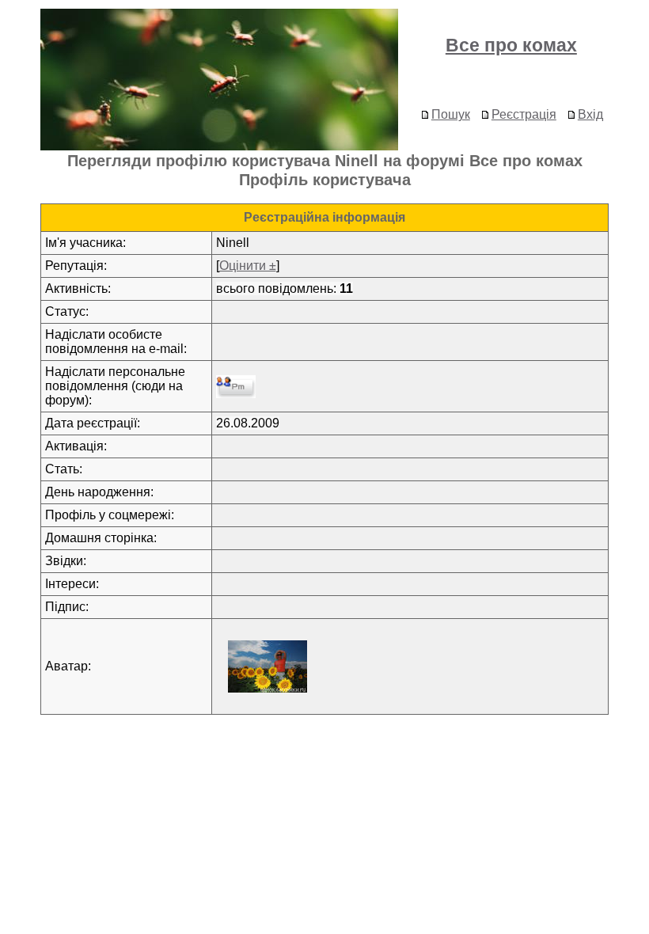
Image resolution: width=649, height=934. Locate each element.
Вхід (590, 114)
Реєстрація (523, 114)
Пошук (450, 114)
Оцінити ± (247, 265)
